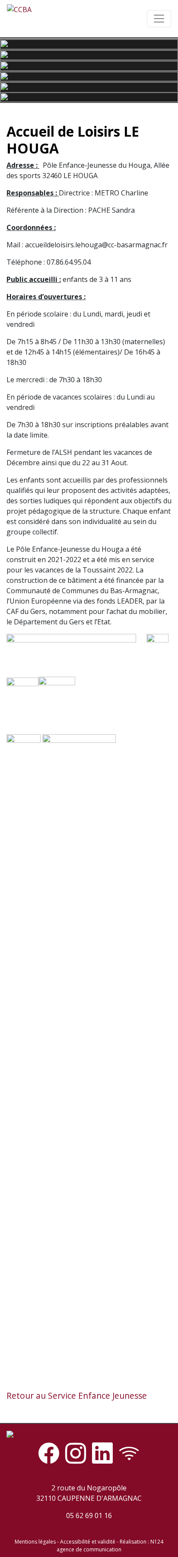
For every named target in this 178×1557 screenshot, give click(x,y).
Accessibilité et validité (87, 1541)
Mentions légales (35, 1541)
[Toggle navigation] (159, 18)
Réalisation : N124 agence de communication (110, 1545)
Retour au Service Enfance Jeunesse (76, 1395)
